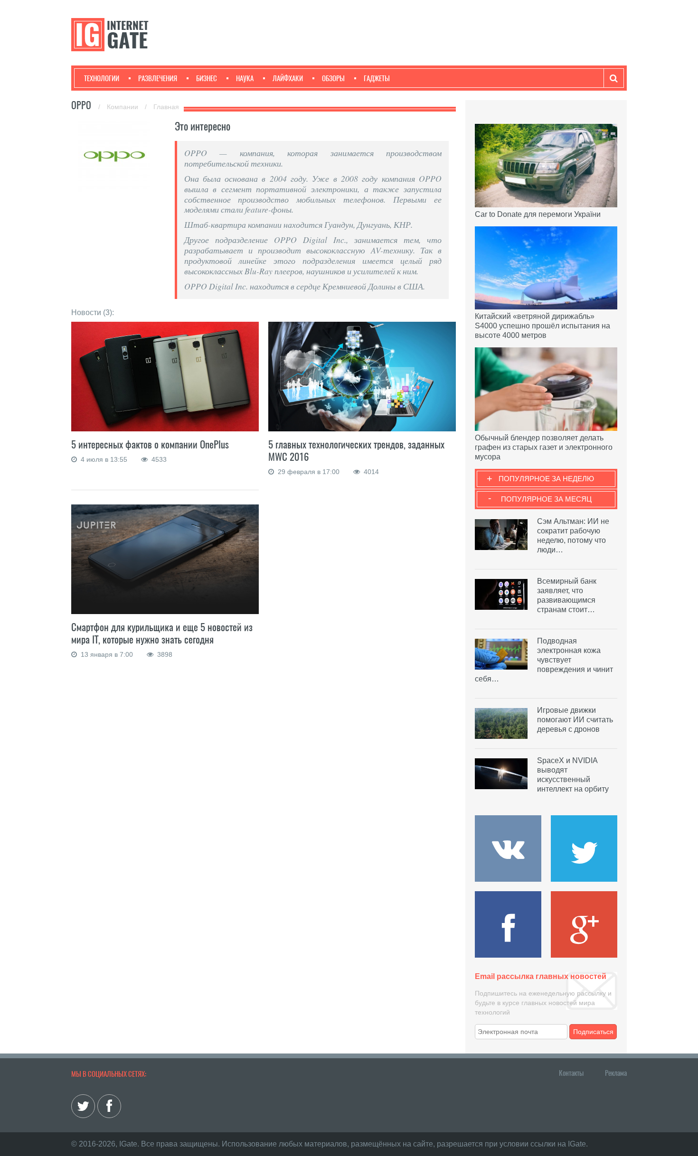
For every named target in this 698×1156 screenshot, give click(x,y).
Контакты (571, 1073)
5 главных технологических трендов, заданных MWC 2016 (356, 451)
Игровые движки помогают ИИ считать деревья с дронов (575, 719)
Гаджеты (377, 78)
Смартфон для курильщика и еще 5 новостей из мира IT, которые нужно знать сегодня (162, 633)
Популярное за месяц (546, 499)
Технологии (101, 78)
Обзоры (333, 78)
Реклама (616, 1073)
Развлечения (157, 78)
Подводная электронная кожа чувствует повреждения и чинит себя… (544, 660)
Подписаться (593, 1031)
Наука (245, 78)
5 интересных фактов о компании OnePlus (150, 444)
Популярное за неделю (546, 479)
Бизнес (206, 78)
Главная (166, 107)
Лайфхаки (288, 78)
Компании (123, 107)
